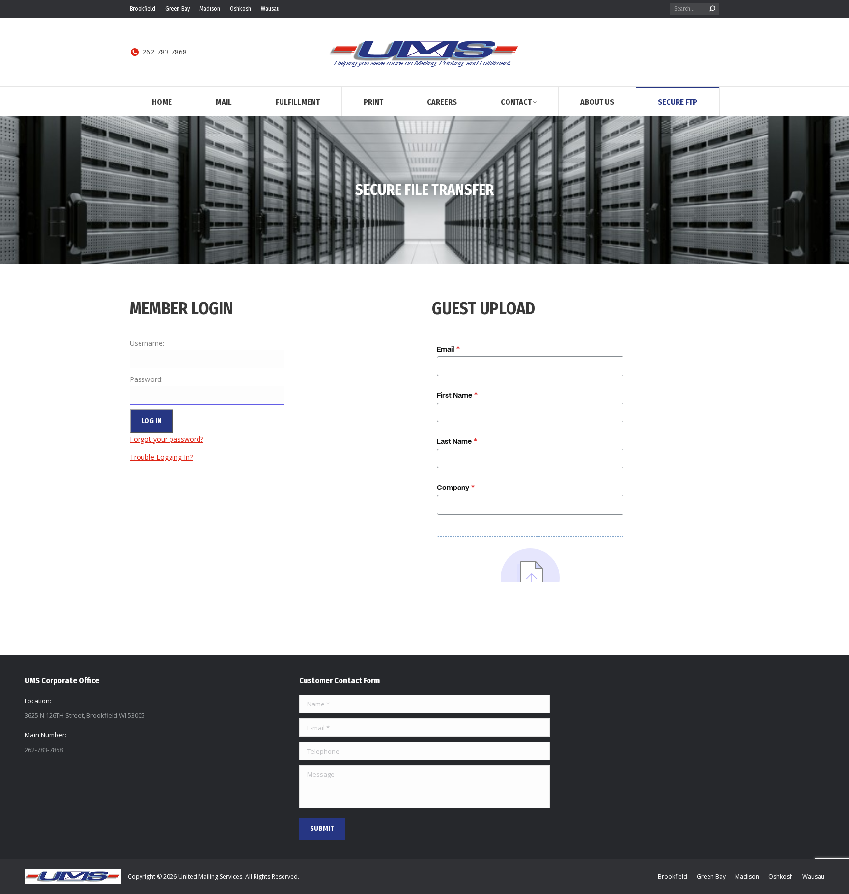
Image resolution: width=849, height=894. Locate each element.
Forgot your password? (166, 439)
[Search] (712, 9)
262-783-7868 (164, 52)
